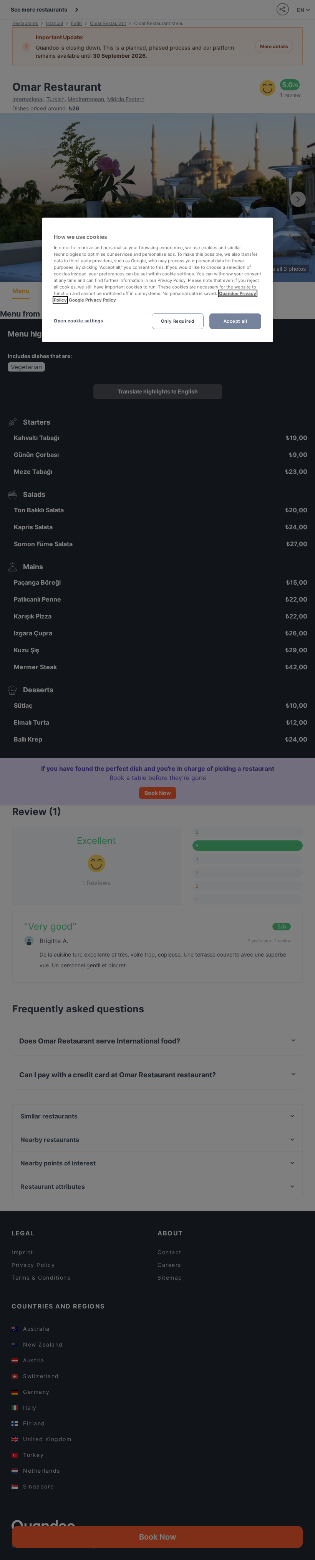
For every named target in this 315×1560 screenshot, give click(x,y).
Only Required (177, 320)
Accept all (235, 320)
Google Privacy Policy (92, 300)
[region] (157, 280)
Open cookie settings (78, 320)
